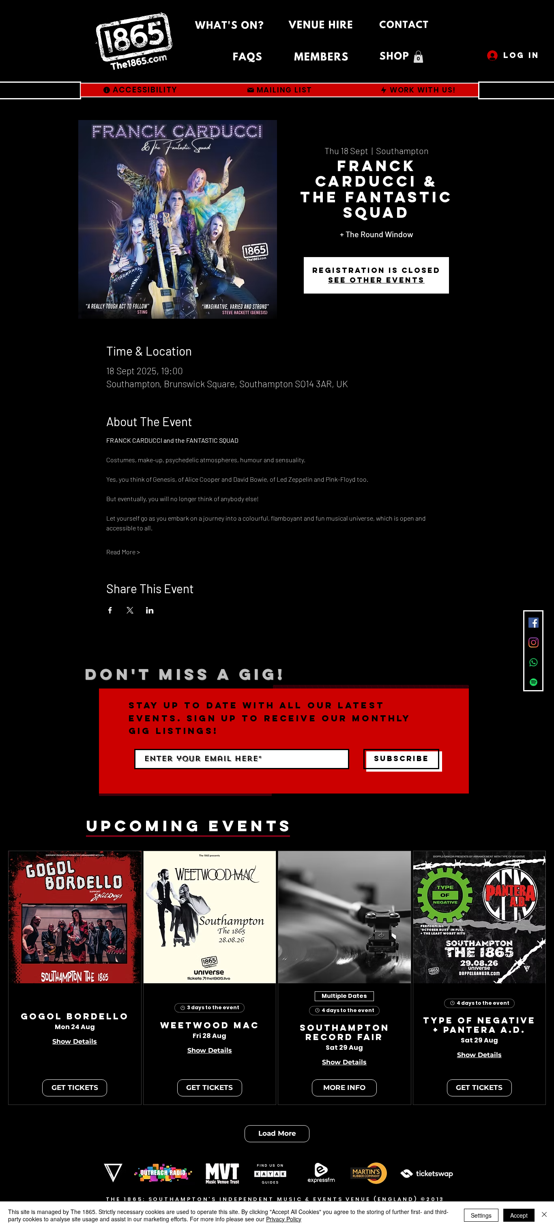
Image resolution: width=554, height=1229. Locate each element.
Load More (277, 1133)
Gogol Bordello (75, 1016)
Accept (519, 1215)
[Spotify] (533, 682)
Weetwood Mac (209, 1025)
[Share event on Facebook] (110, 610)
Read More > (123, 552)
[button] (418, 57)
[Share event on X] (130, 610)
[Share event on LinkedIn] (150, 610)
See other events (376, 280)
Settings (481, 1215)
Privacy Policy (283, 1219)
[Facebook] (533, 623)
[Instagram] (533, 642)
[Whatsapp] (533, 662)
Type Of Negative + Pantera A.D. (479, 1025)
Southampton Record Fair (344, 1032)
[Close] (544, 1215)
